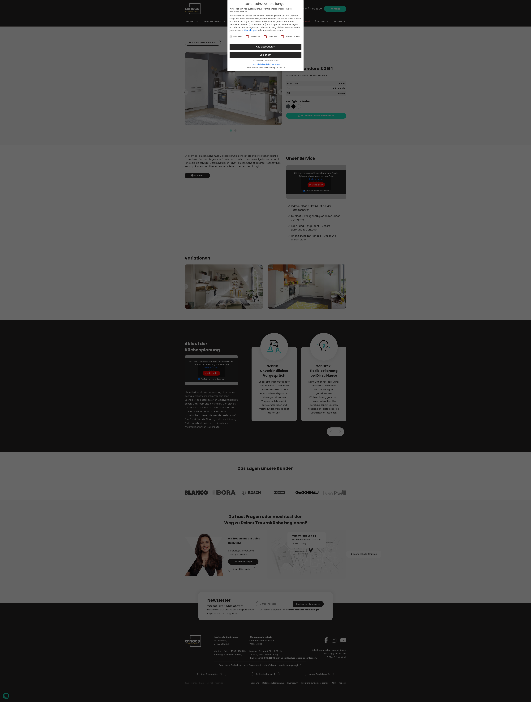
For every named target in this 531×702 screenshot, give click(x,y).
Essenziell (237, 36)
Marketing (272, 36)
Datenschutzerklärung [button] (266, 68)
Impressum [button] (281, 68)
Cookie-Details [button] (251, 68)
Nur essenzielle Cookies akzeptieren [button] (266, 61)
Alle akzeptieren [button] (265, 46)
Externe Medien (292, 36)
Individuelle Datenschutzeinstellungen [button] (266, 64)
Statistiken (255, 36)
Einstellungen (250, 30)
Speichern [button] (265, 54)
